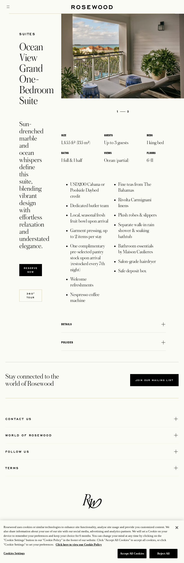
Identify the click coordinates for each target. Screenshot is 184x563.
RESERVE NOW (31, 269)
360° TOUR (30, 295)
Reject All (163, 553)
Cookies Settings (14, 553)
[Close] (177, 528)
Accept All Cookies (132, 553)
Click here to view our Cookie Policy (79, 544)
